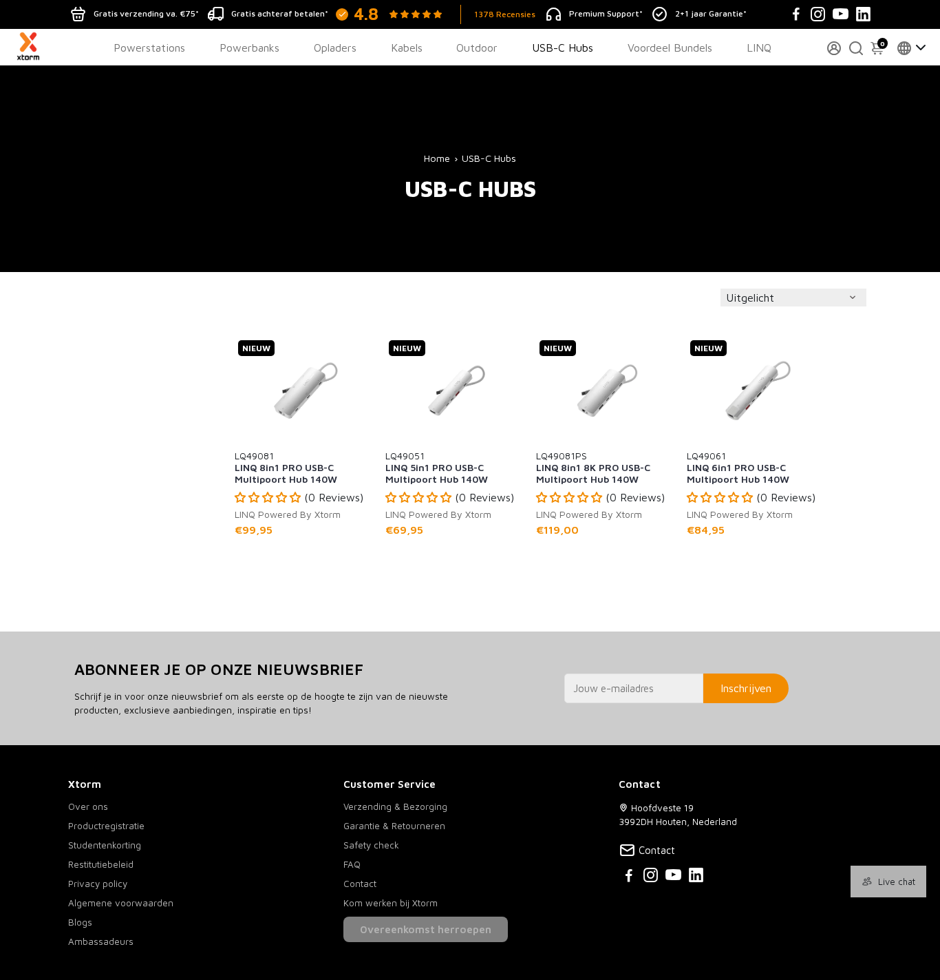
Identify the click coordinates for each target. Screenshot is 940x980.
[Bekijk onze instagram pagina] (650, 877)
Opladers (335, 47)
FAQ (352, 864)
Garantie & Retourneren (394, 825)
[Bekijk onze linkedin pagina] (696, 877)
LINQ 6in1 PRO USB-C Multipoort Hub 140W (738, 467)
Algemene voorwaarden (120, 902)
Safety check (371, 845)
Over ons (88, 806)
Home (437, 158)
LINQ (759, 47)
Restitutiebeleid (100, 864)
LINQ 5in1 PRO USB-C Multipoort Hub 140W (436, 467)
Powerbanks (249, 47)
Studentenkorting (104, 845)
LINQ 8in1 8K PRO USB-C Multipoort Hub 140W (593, 467)
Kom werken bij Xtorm (390, 902)
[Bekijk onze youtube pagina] (673, 877)
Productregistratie (106, 825)
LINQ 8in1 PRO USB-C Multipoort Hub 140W (286, 467)
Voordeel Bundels (670, 47)
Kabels (407, 47)
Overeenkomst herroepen (425, 929)
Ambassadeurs (100, 941)
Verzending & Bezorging (395, 806)
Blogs (80, 922)
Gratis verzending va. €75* (146, 13)
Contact (359, 883)
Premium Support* (606, 13)
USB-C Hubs (562, 47)
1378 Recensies (504, 14)
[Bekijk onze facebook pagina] (629, 877)
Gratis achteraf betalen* (279, 13)
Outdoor (477, 47)
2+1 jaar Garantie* (711, 13)
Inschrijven (745, 688)
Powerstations (149, 47)
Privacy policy (97, 883)
